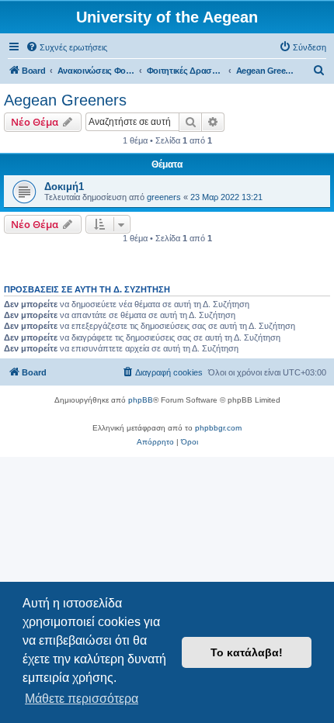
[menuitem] (66, 47)
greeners (164, 197)
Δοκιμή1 (64, 186)
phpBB (140, 400)
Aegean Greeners (65, 100)
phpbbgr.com (218, 428)
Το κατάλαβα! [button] (246, 652)
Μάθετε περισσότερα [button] (81, 698)
